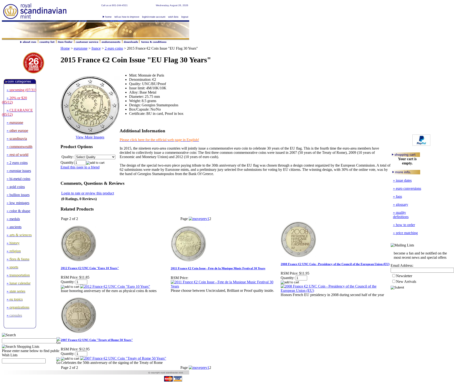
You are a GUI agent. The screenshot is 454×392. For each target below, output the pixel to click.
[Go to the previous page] (198, 219)
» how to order (404, 225)
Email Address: (402, 265)
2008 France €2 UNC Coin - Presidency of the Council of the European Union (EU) (335, 264)
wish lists (173, 16)
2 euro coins (114, 48)
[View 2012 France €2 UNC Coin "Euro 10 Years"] (115, 286)
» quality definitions (401, 215)
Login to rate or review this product (87, 193)
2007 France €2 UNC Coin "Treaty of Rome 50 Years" (97, 340)
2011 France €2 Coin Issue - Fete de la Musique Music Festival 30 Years (218, 268)
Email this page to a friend (80, 167)
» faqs (397, 196)
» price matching (405, 233)
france (96, 48)
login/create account (153, 16)
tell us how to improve (126, 16)
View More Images (90, 137)
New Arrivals (406, 282)
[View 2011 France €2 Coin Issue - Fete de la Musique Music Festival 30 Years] (225, 286)
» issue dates (402, 180)
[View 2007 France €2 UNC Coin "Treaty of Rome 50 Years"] (123, 358)
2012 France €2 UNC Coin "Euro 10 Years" (90, 268)
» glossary (400, 204)
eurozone (80, 48)
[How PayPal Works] (421, 144)
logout (184, 16)
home (108, 16)
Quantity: (67, 162)
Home (65, 48)
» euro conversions (407, 188)
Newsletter (404, 276)
